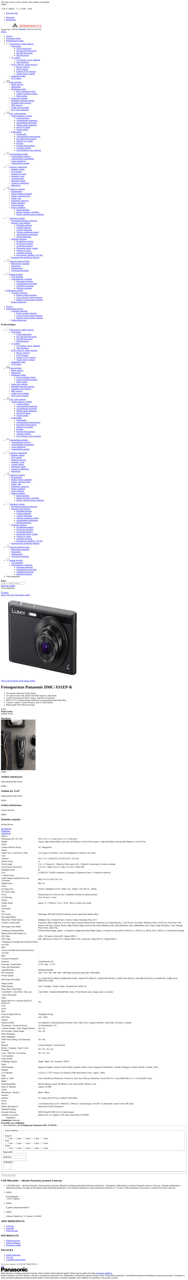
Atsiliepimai (6, 833)
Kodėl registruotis (13, 1255)
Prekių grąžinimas (13, 1243)
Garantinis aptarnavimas (16, 1260)
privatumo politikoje (104, 1273)
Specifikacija (6, 829)
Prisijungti (10, 17)
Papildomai (5, 831)
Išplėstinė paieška (8, 586)
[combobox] (13, 583)
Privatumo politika (13, 1245)
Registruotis (11, 20)
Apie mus (10, 1226)
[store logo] (26, 29)
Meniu (3, 32)
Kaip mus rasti (12, 13)
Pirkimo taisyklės (13, 1241)
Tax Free (9, 1257)
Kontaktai (10, 1228)
